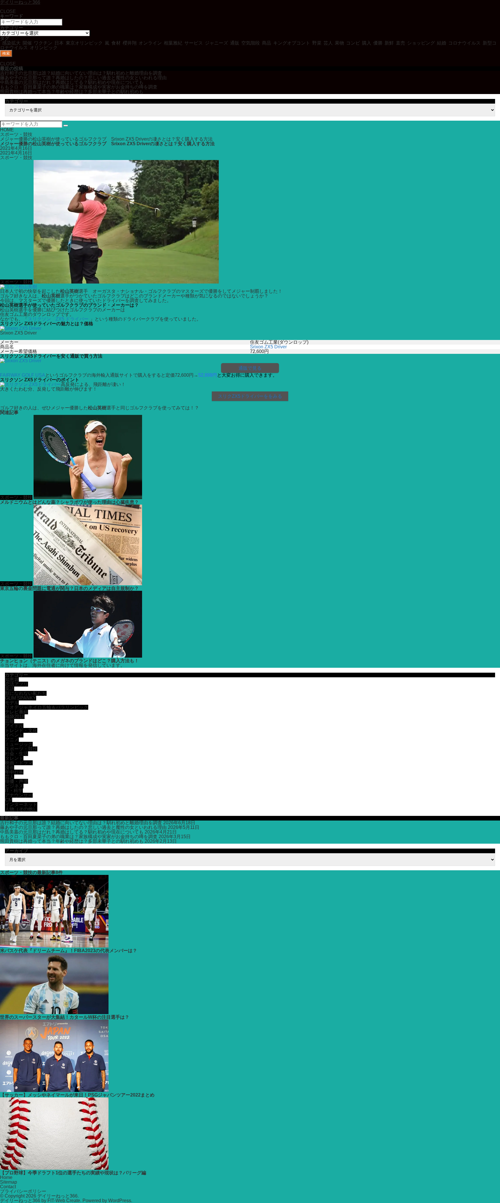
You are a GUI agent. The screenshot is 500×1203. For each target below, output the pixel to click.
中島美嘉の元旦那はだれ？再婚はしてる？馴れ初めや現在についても (72, 82)
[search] (65, 125)
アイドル (14, 725)
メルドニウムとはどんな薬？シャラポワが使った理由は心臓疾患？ (69, 502)
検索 (6, 53)
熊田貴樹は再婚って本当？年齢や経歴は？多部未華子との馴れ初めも (72, 91)
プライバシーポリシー (23, 1191)
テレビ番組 (16, 711)
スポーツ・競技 (16, 134)
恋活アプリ (16, 684)
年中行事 (14, 772)
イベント (14, 735)
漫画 (9, 767)
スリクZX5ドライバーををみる (250, 396)
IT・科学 (14, 790)
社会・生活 (16, 753)
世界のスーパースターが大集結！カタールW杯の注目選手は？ (64, 1017)
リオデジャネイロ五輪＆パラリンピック (46, 707)
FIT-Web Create (63, 1200)
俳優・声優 (16, 781)
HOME (7, 129)
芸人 (9, 776)
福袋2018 (15, 716)
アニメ (12, 739)
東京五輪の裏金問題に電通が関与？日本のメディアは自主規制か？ (69, 588)
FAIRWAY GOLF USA (22, 375)
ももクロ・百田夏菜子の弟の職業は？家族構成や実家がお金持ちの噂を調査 (78, 86)
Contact (8, 1186)
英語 (9, 688)
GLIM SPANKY (20, 698)
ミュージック (19, 744)
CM (8, 799)
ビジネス (14, 785)
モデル (12, 702)
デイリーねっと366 (57, 1195)
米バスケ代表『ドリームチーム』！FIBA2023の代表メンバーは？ (71, 950)
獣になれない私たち (26, 693)
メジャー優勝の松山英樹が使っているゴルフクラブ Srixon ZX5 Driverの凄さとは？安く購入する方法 (106, 139)
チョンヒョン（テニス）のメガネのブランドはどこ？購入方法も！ (69, 660)
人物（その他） (21, 809)
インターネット (21, 804)
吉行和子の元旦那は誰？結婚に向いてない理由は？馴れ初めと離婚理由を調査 (81, 73)
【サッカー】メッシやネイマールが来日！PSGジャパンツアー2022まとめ (77, 1094)
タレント (14, 758)
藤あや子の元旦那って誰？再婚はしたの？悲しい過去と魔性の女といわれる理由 (83, 77)
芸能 (9, 721)
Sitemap (8, 1182)
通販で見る (250, 368)
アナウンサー (19, 795)
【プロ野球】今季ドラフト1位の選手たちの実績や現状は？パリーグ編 (73, 1172)
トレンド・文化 (21, 730)
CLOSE (8, 11)
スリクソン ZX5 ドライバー (58, 319)
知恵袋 (12, 679)
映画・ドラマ (19, 762)
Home (6, 1177)
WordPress (119, 1200)
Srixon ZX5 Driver (268, 346)
